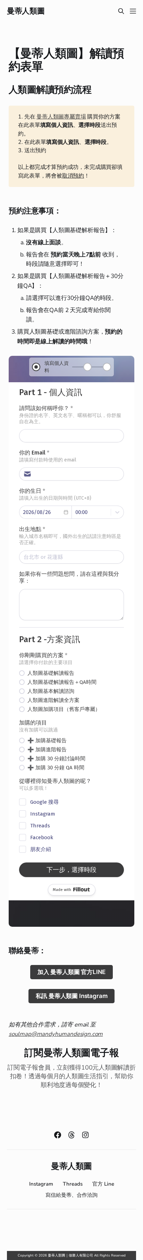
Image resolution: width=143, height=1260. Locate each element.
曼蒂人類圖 (25, 11)
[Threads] (71, 1134)
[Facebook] (57, 1134)
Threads (73, 1183)
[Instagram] (85, 1134)
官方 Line (103, 1183)
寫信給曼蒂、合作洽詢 (71, 1195)
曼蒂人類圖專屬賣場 (61, 117)
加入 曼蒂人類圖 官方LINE (71, 971)
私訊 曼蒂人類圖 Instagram (72, 995)
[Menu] (132, 11)
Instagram (41, 1183)
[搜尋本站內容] (121, 11)
